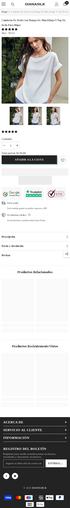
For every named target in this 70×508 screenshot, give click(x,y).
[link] (18, 325)
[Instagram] (15, 476)
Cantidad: (7, 139)
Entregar (56, 463)
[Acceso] (56, 4)
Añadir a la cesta (29, 159)
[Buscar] (13, 4)
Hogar (4, 12)
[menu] (4, 4)
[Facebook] (6, 476)
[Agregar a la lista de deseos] (63, 160)
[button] (10, 29)
